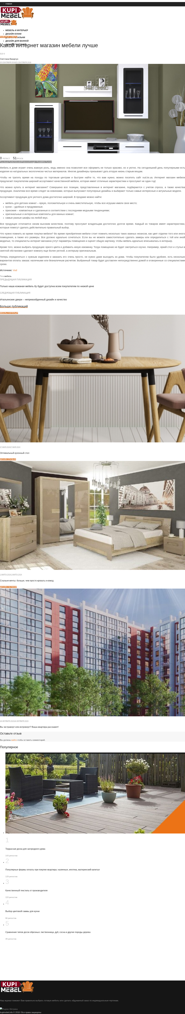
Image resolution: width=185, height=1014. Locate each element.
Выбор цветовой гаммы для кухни (22, 911)
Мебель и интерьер (9, 313)
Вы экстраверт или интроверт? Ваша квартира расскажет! (29, 727)
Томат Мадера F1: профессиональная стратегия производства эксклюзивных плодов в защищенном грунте (41, 58)
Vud (15, 270)
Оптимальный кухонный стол (14, 453)
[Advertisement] (81, 962)
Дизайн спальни (8, 459)
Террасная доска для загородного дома (25, 849)
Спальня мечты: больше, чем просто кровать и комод (26, 580)
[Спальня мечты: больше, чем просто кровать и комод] (92, 569)
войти (14, 740)
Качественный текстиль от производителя (26, 890)
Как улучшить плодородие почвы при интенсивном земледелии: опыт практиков (31, 53)
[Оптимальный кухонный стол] (92, 441)
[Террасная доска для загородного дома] (95, 833)
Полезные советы (8, 37)
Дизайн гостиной (8, 587)
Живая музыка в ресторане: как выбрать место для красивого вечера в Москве (30, 33)
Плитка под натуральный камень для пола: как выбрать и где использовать (29, 38)
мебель (8, 276)
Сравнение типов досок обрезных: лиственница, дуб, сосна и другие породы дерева (47, 932)
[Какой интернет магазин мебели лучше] (92, 152)
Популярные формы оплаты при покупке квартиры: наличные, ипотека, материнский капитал (52, 869)
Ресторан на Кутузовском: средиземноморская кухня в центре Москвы (27, 23)
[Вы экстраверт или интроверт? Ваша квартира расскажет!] (92, 715)
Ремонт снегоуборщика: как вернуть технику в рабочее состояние (25, 28)
